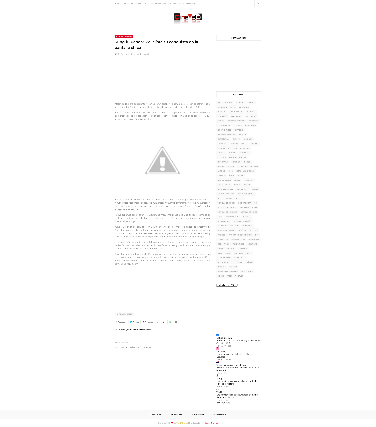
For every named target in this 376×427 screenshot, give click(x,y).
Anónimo (125, 54)
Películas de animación (228, 226)
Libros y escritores (245, 171)
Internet (236, 162)
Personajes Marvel (226, 230)
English (242, 135)
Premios (221, 235)
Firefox (234, 144)
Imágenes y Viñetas (237, 157)
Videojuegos (247, 271)
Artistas (222, 112)
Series (220, 249)
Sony (249, 253)
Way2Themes (182, 423)
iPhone (221, 167)
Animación (222, 107)
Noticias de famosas (247, 203)
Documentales (224, 130)
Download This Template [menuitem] (182, 3)
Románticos (238, 244)
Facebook (248, 139)
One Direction (232, 217)
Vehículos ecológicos (228, 271)
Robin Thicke (223, 244)
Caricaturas (236, 116)
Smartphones (224, 253)
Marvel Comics (224, 180)
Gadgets (222, 153)
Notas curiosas (225, 198)
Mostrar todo (223, 402)
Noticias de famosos (227, 208)
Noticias (240, 198)
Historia (222, 157)
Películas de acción (242, 221)
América (250, 103)
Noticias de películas (227, 212)
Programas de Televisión (240, 235)
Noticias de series (124, 314)
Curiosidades (224, 125)
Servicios (243, 249)
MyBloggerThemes (210, 423)
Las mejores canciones (248, 167)
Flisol (244, 144)
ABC (219, 103)
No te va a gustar (226, 194)
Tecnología (239, 258)
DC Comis (238, 125)
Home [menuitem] (117, 3)
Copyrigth (253, 121)
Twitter (233, 267)
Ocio (220, 217)
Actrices (240, 103)
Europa (236, 139)
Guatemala (244, 153)
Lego (231, 171)
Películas (246, 217)
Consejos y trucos (236, 121)
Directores (250, 125)
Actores (228, 103)
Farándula (223, 144)
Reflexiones (254, 240)
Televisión (237, 262)
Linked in (222, 176)
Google (232, 153)
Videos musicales (235, 276)
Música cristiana (225, 189)
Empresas (239, 130)
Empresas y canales (226, 135)
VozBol (220, 392)
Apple (233, 107)
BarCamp (251, 112)
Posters (254, 230)
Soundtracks (224, 258)
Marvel (241, 176)
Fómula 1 (254, 144)
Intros (247, 162)
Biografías (223, 116)
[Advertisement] (162, 79)
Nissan (255, 189)
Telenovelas (223, 262)
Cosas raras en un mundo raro (231, 365)
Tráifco (249, 262)
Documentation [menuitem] (158, 3)
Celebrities (251, 116)
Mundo (237, 185)
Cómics (221, 121)
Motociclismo (224, 185)
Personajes (247, 226)
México (237, 180)
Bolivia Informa (224, 338)
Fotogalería (223, 148)
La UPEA (221, 351)
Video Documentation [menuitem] (135, 3)
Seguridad (252, 244)
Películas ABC (224, 221)
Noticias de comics (226, 203)
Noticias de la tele (248, 208)
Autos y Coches (237, 112)
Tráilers (222, 267)
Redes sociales (238, 240)
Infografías (223, 162)
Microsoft (249, 180)
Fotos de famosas (241, 148)
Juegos (231, 167)
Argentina (244, 107)
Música (247, 185)
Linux (231, 176)
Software (238, 253)
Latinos (221, 171)
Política (242, 230)
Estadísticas (223, 139)
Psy (256, 235)
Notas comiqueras (246, 194)
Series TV (231, 249)
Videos (221, 276)
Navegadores (242, 189)
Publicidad (223, 240)
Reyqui (220, 378)
